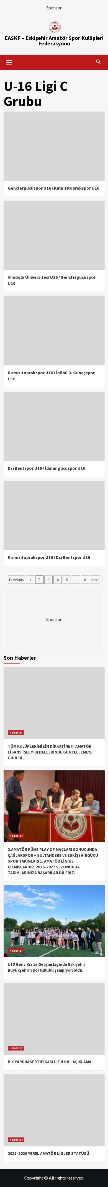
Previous (16, 579)
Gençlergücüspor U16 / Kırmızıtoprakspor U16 (53, 188)
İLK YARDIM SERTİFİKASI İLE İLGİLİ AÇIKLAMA (49, 1061)
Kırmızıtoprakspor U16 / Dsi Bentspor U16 (49, 557)
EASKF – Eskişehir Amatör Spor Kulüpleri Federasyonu (54, 40)
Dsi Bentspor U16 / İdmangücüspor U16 (46, 468)
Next (95, 579)
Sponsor (54, 7)
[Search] (98, 61)
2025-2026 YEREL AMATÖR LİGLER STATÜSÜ (48, 1153)
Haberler (16, 732)
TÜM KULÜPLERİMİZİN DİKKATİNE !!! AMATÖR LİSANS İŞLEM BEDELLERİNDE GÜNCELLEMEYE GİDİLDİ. (50, 752)
